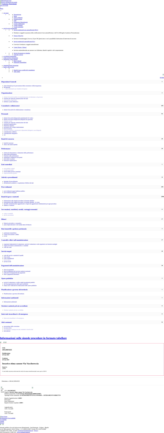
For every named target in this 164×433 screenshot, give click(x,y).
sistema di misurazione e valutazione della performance (18, 153)
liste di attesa (7, 260)
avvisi (5, 236)
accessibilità (3, 419)
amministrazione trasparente (10, 65)
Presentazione (17, 14)
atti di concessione (9, 215)
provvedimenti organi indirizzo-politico (14, 191)
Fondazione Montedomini (21, 22)
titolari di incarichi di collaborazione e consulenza (17, 110)
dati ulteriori (7, 331)
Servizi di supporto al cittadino (22, 53)
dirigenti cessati (8, 121)
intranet (2, 423)
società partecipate (9, 170)
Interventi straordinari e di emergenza (14, 314)
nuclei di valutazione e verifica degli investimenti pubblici (19, 282)
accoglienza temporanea (9, 56)
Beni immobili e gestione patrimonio (14, 229)
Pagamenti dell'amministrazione (12, 266)
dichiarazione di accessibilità (7, 418)
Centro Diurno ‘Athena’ (20, 47)
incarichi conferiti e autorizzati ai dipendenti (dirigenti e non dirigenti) (22, 130)
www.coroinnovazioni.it (23, 432)
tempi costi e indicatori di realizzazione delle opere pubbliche (20, 285)
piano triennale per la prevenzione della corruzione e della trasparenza (22, 85)
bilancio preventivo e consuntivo (12, 223)
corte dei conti (7, 247)
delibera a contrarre (9, 205)
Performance (5, 149)
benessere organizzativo (10, 160)
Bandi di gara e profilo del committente (24, 70)
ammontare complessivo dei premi (13, 157)
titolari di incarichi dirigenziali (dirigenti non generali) (18, 119)
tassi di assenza (8, 128)
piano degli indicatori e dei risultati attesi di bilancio (17, 224)
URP (15, 20)
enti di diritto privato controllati (12, 171)
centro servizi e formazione (10, 58)
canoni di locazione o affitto (11, 234)
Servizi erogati (6, 251)
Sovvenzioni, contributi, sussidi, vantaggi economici (19, 209)
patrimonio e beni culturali (10, 59)
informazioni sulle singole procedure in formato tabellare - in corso (22, 202)
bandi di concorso (8, 143)
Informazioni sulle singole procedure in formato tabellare (33, 338)
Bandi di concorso (7, 139)
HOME (162, 77)
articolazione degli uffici (10, 100)
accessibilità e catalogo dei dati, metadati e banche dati (18, 329)
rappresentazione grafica (10, 173)
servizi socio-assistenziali (10, 28)
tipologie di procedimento (11, 181)
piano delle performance (10, 154)
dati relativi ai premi (9, 159)
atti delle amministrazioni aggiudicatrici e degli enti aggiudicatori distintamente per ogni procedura (30, 204)
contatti (2, 421)
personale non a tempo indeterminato (14, 127)
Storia (15, 16)
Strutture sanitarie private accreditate (14, 306)
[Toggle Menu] (0, 10)
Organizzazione (18, 19)
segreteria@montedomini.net (25, 430)
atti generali (7, 87)
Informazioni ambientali (9, 298)
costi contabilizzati (9, 258)
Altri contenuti (6, 322)
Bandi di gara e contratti (10, 197)
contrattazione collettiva (10, 132)
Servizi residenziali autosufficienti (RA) (24, 41)
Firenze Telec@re (18, 35)
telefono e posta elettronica (11, 101)
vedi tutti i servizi (18, 54)
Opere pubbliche (7, 278)
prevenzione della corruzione (11, 326)
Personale (4, 114)
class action (7, 257)
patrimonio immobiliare (10, 233)
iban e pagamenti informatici (11, 274)
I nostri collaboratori (19, 24)
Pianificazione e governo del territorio (14, 290)
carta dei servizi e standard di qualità (13, 255)
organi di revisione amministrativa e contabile (16, 245)
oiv (5, 135)
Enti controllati (6, 164)
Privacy (36, 430)
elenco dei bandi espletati (10, 144)
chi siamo (6, 13)
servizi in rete (7, 261)
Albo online (17, 71)
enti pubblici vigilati (9, 168)
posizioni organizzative (10, 124)
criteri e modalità (8, 213)
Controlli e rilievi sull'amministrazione (14, 240)
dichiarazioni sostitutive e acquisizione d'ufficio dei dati (18, 183)
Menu (1, 8)
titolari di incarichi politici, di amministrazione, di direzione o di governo (23, 97)
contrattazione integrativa (10, 133)
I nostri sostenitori (18, 27)
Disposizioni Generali (8, 82)
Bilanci (3, 219)
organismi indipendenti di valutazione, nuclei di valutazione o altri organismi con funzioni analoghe (30, 244)
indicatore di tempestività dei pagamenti (14, 273)
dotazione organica (9, 125)
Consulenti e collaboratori (10, 106)
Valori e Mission (18, 17)
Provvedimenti (6, 187)
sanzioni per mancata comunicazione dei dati (16, 98)
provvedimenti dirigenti (10, 192)
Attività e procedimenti (9, 177)
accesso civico (8, 328)
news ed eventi (4, 5)
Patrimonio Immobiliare (20, 62)
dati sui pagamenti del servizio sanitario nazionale (17, 271)
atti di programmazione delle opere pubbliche (16, 284)
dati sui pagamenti (9, 269)
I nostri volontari (18, 25)
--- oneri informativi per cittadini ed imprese (15, 89)
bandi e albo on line (8, 67)
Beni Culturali (17, 61)
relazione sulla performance (11, 156)
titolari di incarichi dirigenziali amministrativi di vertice (18, 118)
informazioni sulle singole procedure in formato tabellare (19, 200)
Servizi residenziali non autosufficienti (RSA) (26, 30)
